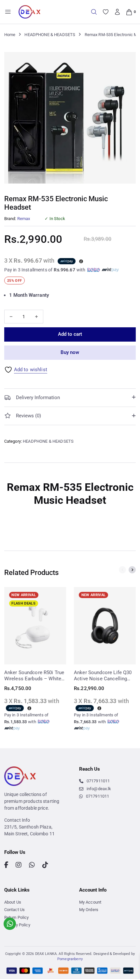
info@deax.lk (99, 788)
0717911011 (98, 780)
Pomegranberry (70, 959)
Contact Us (14, 909)
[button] (127, 61)
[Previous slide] (122, 569)
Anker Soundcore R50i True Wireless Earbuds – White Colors (34, 676)
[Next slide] (132, 569)
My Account (90, 902)
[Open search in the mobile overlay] (94, 11)
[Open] (8, 12)
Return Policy (16, 917)
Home (10, 34)
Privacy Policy (17, 924)
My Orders (88, 909)
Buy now (70, 352)
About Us (12, 902)
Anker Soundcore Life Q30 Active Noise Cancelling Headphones (103, 676)
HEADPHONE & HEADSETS (49, 34)
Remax (23, 218)
